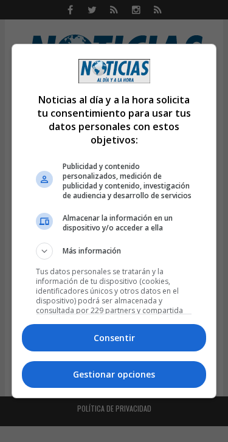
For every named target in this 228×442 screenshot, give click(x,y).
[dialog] (114, 221)
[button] (114, 251)
